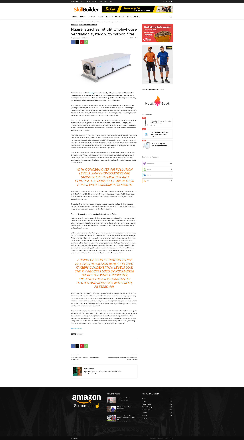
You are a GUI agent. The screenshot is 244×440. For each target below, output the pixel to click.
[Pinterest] (166, 1)
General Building (92, 24)
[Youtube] (172, 1)
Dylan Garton (76, 38)
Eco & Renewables (83, 24)
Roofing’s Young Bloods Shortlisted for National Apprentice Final (122, 358)
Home (72, 22)
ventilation (79, 334)
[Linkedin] (89, 373)
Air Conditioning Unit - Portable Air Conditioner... (159, 145)
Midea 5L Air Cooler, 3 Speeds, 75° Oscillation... (161, 122)
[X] (169, 1)
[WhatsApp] (86, 42)
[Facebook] (161, 1)
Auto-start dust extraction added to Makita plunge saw (85, 358)
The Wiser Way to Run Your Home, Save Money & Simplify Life (126, 417)
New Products (80, 22)
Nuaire (91, 93)
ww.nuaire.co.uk (76, 328)
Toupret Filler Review (123, 398)
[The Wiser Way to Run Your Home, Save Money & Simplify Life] (111, 418)
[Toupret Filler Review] (111, 400)
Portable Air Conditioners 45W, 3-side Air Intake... (159, 133)
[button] (170, 16)
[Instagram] (164, 1)
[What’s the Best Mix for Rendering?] (111, 409)
